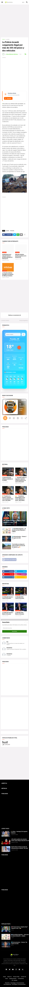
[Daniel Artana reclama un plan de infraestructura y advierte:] (5, 849)
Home (4, 976)
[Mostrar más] (24, 234)
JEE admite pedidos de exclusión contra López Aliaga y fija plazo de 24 (20, 840)
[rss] (22, 969)
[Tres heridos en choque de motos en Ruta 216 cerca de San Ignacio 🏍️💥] (6, 546)
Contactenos (21, 978)
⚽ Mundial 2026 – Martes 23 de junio (19, 613)
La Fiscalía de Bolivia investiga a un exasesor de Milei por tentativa (7, 274)
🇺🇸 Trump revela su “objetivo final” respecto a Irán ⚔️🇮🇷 (19, 927)
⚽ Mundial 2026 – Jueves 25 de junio (19, 597)
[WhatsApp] (17, 234)
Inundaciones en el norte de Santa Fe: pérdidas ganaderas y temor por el (7, 256)
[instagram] (16, 969)
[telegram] (19, 969)
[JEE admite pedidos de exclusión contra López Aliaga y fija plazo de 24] (5, 841)
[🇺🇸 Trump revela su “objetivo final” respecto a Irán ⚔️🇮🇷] (5, 929)
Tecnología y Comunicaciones (18, 984)
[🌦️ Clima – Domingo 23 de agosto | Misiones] (5, 834)
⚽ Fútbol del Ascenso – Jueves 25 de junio (8, 597)
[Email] (21, 234)
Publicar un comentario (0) (14, 315)
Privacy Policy (16, 976)
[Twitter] (14, 234)
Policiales (12, 230)
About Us (9, 976)
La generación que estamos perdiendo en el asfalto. (7, 479)
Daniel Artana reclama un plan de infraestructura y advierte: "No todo (19, 847)
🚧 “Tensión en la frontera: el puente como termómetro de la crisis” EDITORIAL (7, 498)
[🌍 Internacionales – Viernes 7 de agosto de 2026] (6, 539)
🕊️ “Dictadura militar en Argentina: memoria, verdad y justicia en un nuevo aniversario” (21, 479)
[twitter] (9, 969)
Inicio (3, 39)
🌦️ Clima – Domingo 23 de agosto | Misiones (19, 832)
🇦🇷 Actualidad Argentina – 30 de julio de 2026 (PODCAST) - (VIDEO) (19, 530)
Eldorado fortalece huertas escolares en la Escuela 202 (20, 256)
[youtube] (13, 969)
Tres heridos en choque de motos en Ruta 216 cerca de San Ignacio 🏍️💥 (18, 546)
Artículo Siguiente (23, 320)
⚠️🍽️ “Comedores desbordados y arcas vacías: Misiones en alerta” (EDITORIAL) (20, 498)
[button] (2, 2)
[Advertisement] (14, 20)
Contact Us (23, 976)
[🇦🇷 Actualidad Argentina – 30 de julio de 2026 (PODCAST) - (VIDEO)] (6, 531)
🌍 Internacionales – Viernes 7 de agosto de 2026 (19, 537)
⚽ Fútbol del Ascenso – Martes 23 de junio (8, 613)
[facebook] (6, 969)
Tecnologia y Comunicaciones (17, 983)
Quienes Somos (12, 978)
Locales (7, 39)
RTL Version (14, 980)
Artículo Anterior (5, 320)
